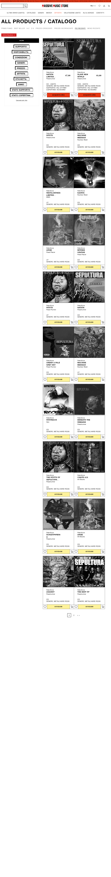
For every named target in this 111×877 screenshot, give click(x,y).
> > (78, 615)
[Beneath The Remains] (89, 399)
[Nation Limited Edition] (58, 53)
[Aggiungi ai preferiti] (45, 95)
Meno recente (93, 28)
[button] (16, 13)
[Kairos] (89, 172)
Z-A (32, 28)
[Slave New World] (89, 53)
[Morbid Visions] (89, 229)
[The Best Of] (89, 571)
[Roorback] (58, 399)
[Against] (58, 571)
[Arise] (58, 229)
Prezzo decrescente (63, 28)
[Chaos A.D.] (89, 456)
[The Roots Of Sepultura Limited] (58, 456)
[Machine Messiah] (89, 114)
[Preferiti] (99, 6)
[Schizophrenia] (58, 514)
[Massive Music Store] (55, 6)
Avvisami (58, 152)
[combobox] (14, 6)
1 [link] (69, 615)
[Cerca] (25, 6)
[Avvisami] (72, 152)
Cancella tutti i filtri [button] (21, 100)
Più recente (80, 28)
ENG (94, 6)
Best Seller (19, 28)
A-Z (28, 28)
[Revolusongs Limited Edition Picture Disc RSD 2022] (58, 172)
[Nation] (89, 287)
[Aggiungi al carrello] (72, 95)
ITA (91, 6)
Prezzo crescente (44, 28)
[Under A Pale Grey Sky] (58, 342)
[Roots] (58, 114)
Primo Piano (6, 28)
